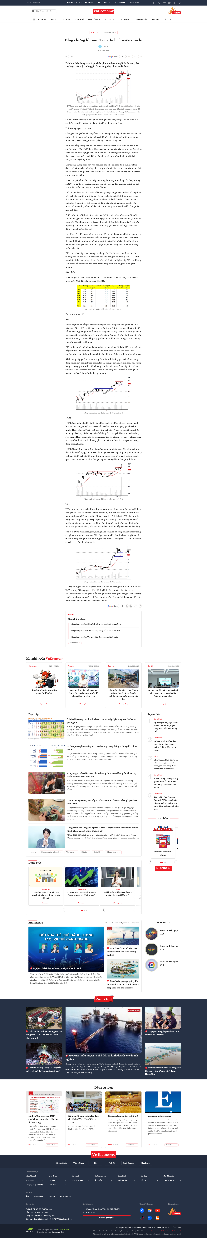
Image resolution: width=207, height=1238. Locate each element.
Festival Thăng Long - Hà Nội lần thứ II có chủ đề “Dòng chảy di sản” (43, 1069)
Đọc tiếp (33, 714)
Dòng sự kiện (103, 1087)
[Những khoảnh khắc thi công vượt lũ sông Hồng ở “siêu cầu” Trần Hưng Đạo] (163, 1054)
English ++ (135, 2)
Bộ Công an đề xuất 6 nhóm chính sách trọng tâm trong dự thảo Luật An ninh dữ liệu (163, 693)
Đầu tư (54, 19)
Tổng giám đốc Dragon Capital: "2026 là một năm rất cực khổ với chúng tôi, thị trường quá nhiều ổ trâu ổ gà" (102, 829)
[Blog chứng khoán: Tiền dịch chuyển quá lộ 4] (103, 547)
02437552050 (91, 1212)
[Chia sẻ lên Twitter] (127, 56)
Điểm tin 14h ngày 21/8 (169, 948)
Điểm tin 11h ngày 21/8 (169, 963)
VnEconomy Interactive (159, 1116)
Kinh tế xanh (94, 19)
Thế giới (155, 19)
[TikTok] (174, 2)
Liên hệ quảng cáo (106, 1217)
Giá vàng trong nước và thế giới (123, 1116)
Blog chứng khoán (77, 619)
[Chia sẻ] (140, 56)
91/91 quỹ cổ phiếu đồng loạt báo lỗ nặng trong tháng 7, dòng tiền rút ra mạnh (102, 748)
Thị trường (109, 19)
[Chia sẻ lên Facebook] (122, 56)
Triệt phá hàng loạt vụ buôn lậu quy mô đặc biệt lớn (162, 1033)
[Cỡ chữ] (71, 56)
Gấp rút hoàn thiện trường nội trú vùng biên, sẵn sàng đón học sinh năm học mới (44, 1035)
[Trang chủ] (34, 19)
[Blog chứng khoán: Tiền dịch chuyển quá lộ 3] (103, 464)
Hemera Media (63, 1230)
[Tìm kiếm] (33, 11)
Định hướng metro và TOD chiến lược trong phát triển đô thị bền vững (42, 1119)
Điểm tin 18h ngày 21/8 (169, 932)
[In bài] (67, 56)
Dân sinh (168, 19)
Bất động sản (141, 19)
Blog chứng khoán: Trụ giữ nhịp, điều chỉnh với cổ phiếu (94, 637)
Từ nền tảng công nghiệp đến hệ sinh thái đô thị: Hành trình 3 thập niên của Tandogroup (123, 984)
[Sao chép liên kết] (135, 56)
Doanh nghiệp (125, 19)
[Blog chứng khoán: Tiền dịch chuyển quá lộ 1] (103, 286)
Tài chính (66, 19)
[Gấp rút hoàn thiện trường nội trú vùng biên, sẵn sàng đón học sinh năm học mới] (44, 1018)
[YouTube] (169, 2)
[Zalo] (164, 2)
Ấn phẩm (163, 818)
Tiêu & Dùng (89, 2)
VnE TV (107, 2)
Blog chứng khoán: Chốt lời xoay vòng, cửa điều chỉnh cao (95, 631)
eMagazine (135, 923)
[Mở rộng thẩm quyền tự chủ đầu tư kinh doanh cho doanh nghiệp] (104, 1030)
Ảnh (27, 1196)
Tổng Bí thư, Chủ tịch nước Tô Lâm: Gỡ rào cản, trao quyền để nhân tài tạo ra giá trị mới (83, 693)
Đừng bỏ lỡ (35, 863)
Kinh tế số (79, 19)
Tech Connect (120, 2)
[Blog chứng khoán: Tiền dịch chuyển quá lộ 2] (103, 378)
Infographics (124, 923)
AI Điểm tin (163, 922)
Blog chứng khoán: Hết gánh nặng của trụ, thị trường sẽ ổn (96, 624)
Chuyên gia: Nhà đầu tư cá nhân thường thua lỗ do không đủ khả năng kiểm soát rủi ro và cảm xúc (101, 775)
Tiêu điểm (42, 19)
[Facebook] (153, 2)
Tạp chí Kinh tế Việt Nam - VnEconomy (166, 1231)
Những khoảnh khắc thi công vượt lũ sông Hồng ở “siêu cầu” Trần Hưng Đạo (163, 1071)
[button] (82, 910)
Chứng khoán (73, 2)
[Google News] (179, 2)
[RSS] (157, 1217)
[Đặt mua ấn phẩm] (174, 10)
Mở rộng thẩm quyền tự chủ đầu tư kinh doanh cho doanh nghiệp (102, 1058)
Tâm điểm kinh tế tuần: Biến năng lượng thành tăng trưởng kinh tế (122, 951)
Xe (99, 2)
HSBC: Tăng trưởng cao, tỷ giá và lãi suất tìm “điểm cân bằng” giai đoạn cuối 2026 (102, 802)
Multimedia (35, 923)
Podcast (115, 923)
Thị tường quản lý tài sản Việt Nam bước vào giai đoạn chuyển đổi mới (46, 895)
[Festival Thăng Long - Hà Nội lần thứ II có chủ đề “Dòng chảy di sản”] (44, 1054)
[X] (158, 2)
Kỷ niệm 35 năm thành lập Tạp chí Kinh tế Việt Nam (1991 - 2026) (83, 1119)
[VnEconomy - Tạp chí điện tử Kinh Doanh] (103, 1154)
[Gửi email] (131, 56)
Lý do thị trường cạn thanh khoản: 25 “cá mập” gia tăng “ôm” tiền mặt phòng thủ (101, 721)
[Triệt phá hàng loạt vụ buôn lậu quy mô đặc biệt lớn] (163, 1018)
